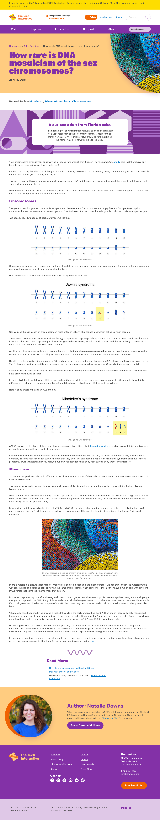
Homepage (15, 46)
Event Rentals (87, 764)
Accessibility (57, 760)
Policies (126, 807)
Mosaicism (36, 101)
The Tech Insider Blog (61, 764)
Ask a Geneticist (32, 46)
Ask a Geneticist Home (85, 725)
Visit (14, 29)
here (92, 641)
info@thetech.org (130, 774)
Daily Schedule (55, 19)
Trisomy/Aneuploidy (58, 101)
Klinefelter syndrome (100, 446)
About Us (55, 755)
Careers (55, 769)
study (117, 162)
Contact (84, 755)
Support (88, 29)
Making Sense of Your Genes (64, 672)
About (112, 29)
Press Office (86, 769)
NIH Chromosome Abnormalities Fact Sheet (71, 668)
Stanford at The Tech (112, 718)
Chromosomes (81, 101)
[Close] (149, 3)
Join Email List (134, 785)
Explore (36, 29)
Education (62, 29)
